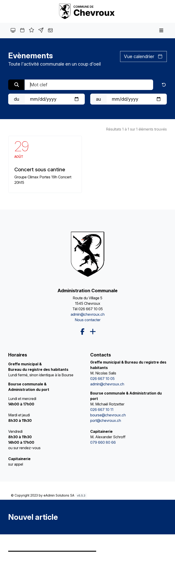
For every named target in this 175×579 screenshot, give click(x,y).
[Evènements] (87, 11)
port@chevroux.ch (105, 420)
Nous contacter (87, 320)
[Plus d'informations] (92, 332)
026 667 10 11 (101, 409)
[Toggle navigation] (161, 30)
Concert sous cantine (39, 169)
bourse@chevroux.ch (108, 415)
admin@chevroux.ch (88, 314)
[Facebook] (83, 332)
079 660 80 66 (103, 442)
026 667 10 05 (90, 309)
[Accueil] (87, 253)
